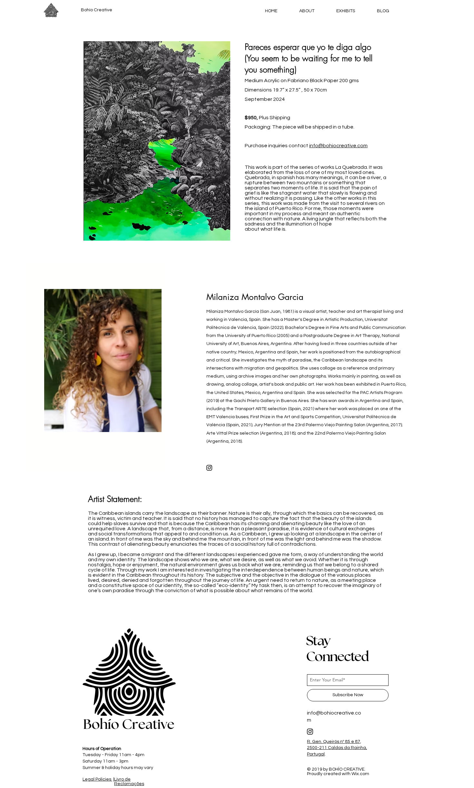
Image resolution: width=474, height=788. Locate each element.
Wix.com (360, 774)
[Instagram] (209, 468)
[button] (157, 141)
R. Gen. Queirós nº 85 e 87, (334, 741)
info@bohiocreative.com (338, 145)
